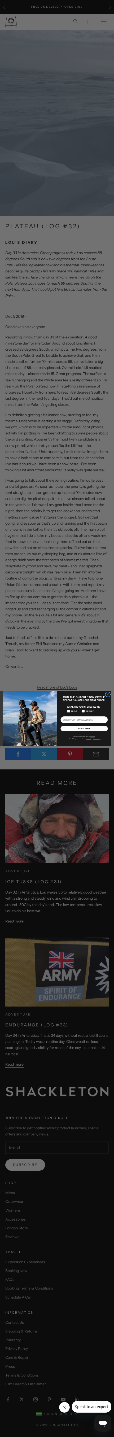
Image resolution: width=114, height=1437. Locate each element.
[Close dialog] (108, 694)
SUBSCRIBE (84, 729)
